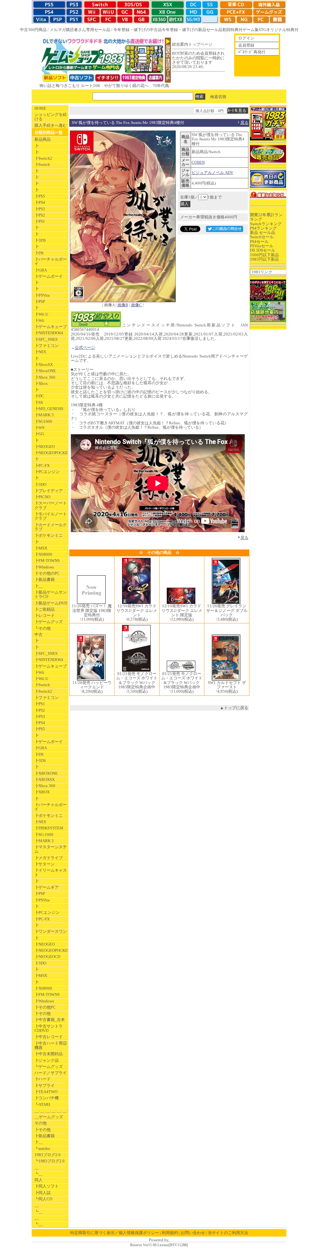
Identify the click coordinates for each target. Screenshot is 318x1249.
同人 (38, 1180)
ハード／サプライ (50, 1072)
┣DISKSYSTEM (48, 828)
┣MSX (40, 548)
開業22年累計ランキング (266, 216)
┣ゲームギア (46, 887)
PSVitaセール (261, 246)
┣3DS (40, 240)
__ (36, 1167)
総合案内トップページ (192, 44)
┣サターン (44, 864)
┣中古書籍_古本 (49, 1019)
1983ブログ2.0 (47, 1154)
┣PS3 (39, 209)
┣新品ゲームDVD (50, 603)
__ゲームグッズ (48, 1117)
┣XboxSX (43, 364)
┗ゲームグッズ (48, 1066)
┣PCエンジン (47, 471)
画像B (122, 305)
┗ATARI (42, 1104)
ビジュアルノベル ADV (212, 172)
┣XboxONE (45, 370)
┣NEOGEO (44, 446)
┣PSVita (42, 295)
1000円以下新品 (264, 255)
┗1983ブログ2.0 (49, 1161)
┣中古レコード (48, 1036)
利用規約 (170, 1232)
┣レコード (44, 615)
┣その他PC (45, 1007)
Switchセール (262, 237)
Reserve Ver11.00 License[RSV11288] (159, 1245)
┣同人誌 (42, 1192)
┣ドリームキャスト (50, 872)
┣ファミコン (46, 345)
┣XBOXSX (44, 779)
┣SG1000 (43, 421)
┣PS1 (39, 221)
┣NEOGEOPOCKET (51, 452)
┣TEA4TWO (45, 1091)
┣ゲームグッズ (48, 621)
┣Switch (42, 164)
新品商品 (42, 139)
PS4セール (259, 241)
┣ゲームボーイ (48, 276)
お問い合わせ (193, 1232)
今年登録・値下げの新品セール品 (192, 29)
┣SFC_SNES (45, 339)
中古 (38, 634)
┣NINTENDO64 (48, 332)
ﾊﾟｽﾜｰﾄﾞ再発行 (252, 52)
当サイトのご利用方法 (228, 1232)
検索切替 (218, 96)
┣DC (39, 396)
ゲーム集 (251, 29)
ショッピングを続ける (50, 116)
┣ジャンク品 (46, 1060)
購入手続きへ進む (50, 125)
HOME (40, 108)
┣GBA (40, 270)
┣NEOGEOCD (47, 956)
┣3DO (40, 484)
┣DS (38, 253)
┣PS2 (39, 215)
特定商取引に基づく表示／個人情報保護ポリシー (114, 1232)
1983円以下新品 (264, 259)
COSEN (198, 162)
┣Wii (39, 320)
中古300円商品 (33, 29)
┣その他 (42, 1013)
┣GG (39, 433)
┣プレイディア (48, 490)
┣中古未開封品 (48, 1053)
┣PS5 (39, 196)
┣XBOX (42, 792)
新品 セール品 (262, 232)
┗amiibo (42, 1148)
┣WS (39, 427)
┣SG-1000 (43, 834)
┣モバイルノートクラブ (50, 516)
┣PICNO (42, 497)
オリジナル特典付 (282, 29)
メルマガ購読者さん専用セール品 (80, 29)
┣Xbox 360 (44, 377)
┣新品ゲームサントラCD (50, 594)
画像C (136, 305)
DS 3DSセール (262, 250)
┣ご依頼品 (44, 609)
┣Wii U (41, 314)
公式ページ (85, 347)
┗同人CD (43, 1199)
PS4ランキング (263, 228)
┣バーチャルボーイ (50, 261)
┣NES (40, 351)
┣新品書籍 (44, 579)
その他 (40, 1123)
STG (262, 29)
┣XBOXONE (46, 773)
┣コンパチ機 (46, 1098)
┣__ (38, 586)
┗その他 (42, 628)
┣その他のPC (47, 573)
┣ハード (42, 1079)
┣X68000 (43, 554)
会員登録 (246, 45)
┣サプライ (44, 1085)
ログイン (246, 38)
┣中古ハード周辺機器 (50, 1045)
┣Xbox (41, 383)
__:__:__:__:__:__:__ (51, 1110)
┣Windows (44, 567)
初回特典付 (232, 29)
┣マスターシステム (50, 849)
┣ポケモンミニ (48, 535)
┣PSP (39, 301)
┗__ (38, 1173)
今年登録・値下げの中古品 (137, 29)
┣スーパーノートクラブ (50, 505)
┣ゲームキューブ (50, 326)
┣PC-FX (42, 465)
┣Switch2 (43, 158)
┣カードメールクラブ (50, 526)
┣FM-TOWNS (47, 560)
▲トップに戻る (234, 707)
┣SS (38, 402)
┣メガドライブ (48, 857)
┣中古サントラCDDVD (48, 1028)
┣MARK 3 (44, 415)
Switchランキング (266, 223)
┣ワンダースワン (50, 931)
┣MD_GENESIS (48, 408)
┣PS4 (39, 202)
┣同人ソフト (46, 1186)
